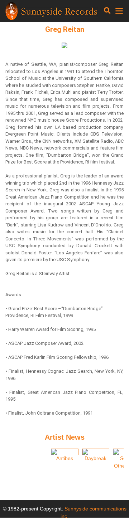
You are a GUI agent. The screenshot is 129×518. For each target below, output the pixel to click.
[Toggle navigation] (107, 10)
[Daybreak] (95, 452)
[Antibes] (64, 452)
